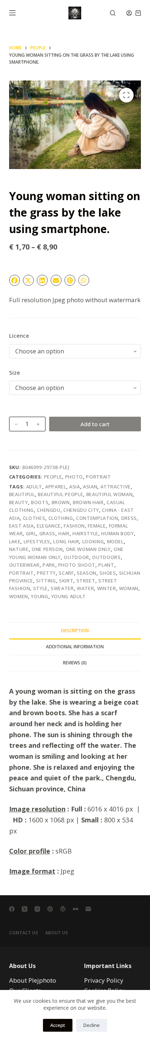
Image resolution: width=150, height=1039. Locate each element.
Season (86, 573)
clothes (34, 518)
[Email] (88, 909)
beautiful (22, 494)
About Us (56, 933)
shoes (107, 573)
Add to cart (95, 424)
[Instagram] (37, 909)
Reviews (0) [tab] (75, 663)
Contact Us (23, 933)
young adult (68, 596)
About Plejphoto (32, 980)
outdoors (106, 557)
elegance (49, 525)
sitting (46, 580)
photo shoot (76, 565)
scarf (66, 573)
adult (34, 486)
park (49, 565)
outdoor (76, 557)
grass (47, 533)
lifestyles (37, 541)
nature (19, 549)
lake (15, 541)
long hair (66, 541)
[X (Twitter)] (24, 909)
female (97, 525)
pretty (46, 573)
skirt (66, 580)
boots (39, 502)
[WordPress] (63, 909)
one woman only (88, 549)
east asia (21, 525)
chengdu (48, 510)
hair (64, 533)
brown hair (88, 502)
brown (61, 502)
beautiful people (60, 494)
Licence (19, 335)
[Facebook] (12, 909)
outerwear (24, 565)
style (40, 588)
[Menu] (12, 13)
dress (129, 518)
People (53, 476)
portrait (21, 573)
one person (47, 549)
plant (106, 565)
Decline (91, 1025)
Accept (57, 1025)
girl (31, 533)
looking (93, 541)
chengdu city (81, 510)
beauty (18, 502)
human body (117, 533)
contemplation (97, 518)
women (18, 596)
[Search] (112, 13)
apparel (55, 486)
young (39, 596)
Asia (74, 486)
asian (90, 486)
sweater (62, 588)
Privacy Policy (103, 980)
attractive (115, 486)
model (115, 541)
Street (85, 580)
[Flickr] (75, 909)
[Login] (129, 13)
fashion (74, 525)
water (85, 588)
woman (128, 588)
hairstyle (85, 533)
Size (14, 372)
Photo (74, 476)
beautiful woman (109, 494)
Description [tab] (75, 630)
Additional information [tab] (75, 647)
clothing (60, 518)
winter (106, 588)
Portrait (98, 476)
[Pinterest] (50, 909)
